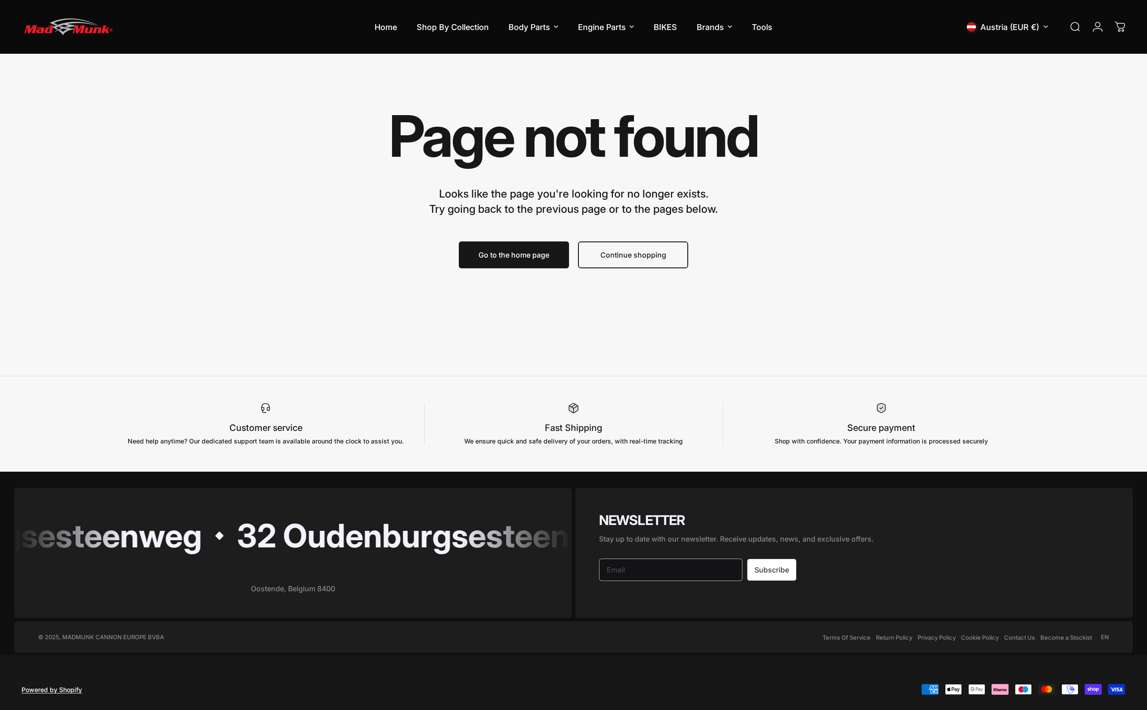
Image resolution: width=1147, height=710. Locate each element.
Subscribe (772, 569)
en (1105, 637)
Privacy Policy (937, 637)
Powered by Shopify (52, 689)
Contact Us (1019, 637)
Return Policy (894, 637)
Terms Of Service (847, 637)
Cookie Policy (980, 637)
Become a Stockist (1066, 637)
